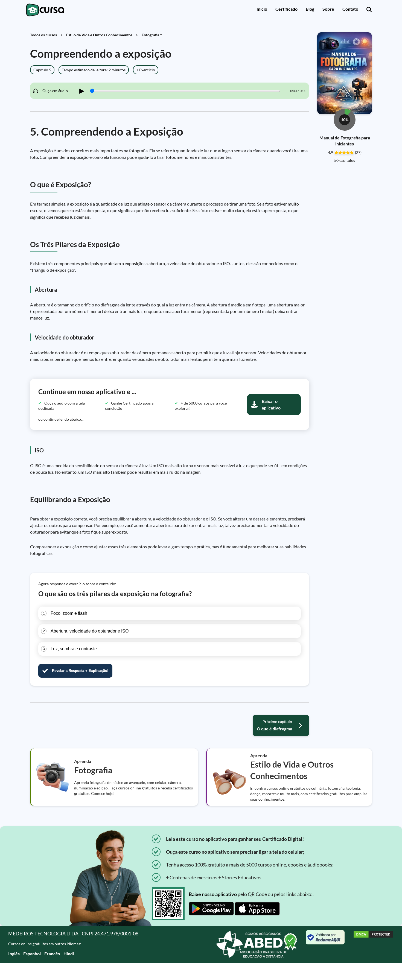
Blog (310, 8)
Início (262, 8)
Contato (350, 8)
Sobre (328, 8)
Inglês (14, 953)
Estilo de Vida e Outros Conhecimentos (99, 35)
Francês (52, 953)
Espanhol (32, 953)
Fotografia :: (152, 35)
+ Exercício (145, 70)
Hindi (68, 953)
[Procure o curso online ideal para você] (369, 10)
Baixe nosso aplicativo (213, 894)
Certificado (286, 8)
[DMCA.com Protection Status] (373, 944)
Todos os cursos (43, 35)
